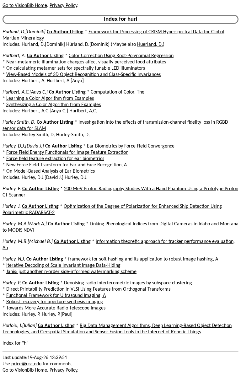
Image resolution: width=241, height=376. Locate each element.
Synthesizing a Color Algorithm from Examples (53, 104)
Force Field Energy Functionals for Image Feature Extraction (67, 152)
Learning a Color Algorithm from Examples (50, 98)
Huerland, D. (150, 44)
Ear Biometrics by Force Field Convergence (130, 146)
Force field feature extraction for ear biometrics (55, 158)
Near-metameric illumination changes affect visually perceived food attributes (86, 62)
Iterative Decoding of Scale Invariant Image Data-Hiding (63, 265)
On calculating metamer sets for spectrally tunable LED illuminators (75, 68)
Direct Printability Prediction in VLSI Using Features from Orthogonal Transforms (88, 289)
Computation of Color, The (117, 92)
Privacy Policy (63, 5)
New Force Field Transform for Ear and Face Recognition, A (66, 165)
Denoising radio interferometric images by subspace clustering (128, 283)
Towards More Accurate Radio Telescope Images (55, 308)
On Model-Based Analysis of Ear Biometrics (50, 171)
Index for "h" (15, 343)
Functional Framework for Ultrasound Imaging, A (56, 295)
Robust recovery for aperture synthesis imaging (54, 301)
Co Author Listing (65, 32)
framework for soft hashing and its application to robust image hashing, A (143, 259)
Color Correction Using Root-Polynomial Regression (121, 55)
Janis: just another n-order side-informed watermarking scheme (71, 271)
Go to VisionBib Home (25, 5)
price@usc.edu (26, 364)
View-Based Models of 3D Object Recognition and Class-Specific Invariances (83, 74)
